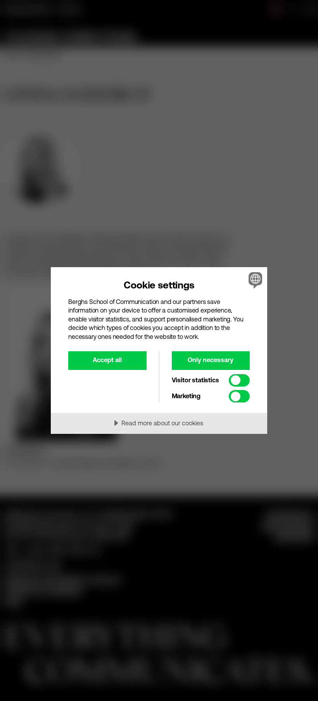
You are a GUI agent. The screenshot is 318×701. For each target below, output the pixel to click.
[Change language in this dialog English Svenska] (254, 280)
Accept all (107, 359)
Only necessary (210, 359)
